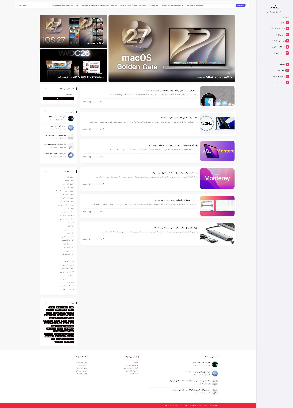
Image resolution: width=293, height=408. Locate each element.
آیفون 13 (70, 315)
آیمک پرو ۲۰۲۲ (48, 321)
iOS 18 (71, 310)
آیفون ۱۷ (57, 321)
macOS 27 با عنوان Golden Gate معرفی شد (214, 77)
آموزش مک (193, 102)
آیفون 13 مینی (62, 315)
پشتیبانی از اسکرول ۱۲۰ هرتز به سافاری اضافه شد (179, 118)
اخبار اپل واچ (69, 229)
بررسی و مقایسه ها (67, 268)
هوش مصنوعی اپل (68, 339)
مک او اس (70, 336)
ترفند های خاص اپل (67, 272)
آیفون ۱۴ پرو (53, 318)
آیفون (55, 313)
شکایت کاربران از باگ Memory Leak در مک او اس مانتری (176, 200)
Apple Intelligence (62, 307)
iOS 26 (64, 310)
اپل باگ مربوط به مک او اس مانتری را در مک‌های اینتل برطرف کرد (173, 145)
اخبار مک (228, 73)
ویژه (53, 339)
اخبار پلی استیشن (68, 240)
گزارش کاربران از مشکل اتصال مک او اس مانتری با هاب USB (175, 228)
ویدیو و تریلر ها (68, 289)
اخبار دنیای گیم (69, 247)
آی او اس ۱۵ (62, 313)
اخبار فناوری (70, 251)
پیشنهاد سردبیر (69, 342)
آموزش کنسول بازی (67, 194)
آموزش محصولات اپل (67, 201)
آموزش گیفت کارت (68, 198)
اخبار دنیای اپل (99, 73)
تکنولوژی (71, 275)
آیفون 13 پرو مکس (50, 315)
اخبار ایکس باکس (68, 236)
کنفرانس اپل (58, 342)
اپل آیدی (54, 323)
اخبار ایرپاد (70, 233)
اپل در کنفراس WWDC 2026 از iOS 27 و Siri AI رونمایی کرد (81, 77)
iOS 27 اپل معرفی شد (95, 43)
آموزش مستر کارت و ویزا (66, 205)
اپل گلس (60, 328)
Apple (71, 307)
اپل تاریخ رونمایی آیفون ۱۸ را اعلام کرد (204, 5)
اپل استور (47, 323)
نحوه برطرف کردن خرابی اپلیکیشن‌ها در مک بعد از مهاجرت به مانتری (172, 90)
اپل (60, 323)
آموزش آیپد (70, 177)
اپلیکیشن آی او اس (67, 212)
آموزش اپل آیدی (68, 184)
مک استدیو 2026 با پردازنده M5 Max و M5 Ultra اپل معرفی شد (170, 5)
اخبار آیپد (71, 222)
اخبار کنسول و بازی (67, 254)
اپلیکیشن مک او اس (67, 219)
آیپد (72, 323)
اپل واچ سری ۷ (69, 328)
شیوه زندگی (70, 282)
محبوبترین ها (48, 334)
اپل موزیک (61, 326)
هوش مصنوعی (49, 336)
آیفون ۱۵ (71, 321)
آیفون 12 (49, 313)
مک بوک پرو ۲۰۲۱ (60, 336)
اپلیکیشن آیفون (51, 328)
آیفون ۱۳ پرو (69, 318)
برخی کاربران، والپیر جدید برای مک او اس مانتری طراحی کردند (175, 173)
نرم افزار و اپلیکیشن (67, 286)
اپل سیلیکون (69, 326)
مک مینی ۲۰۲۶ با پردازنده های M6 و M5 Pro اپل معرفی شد (131, 5)
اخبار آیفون (100, 39)
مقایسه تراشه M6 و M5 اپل (226, 5)
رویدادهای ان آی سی (67, 279)
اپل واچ (54, 326)
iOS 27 (58, 310)
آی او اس (70, 313)
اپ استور (66, 323)
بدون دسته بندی (68, 265)
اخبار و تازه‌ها (69, 261)
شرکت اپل (65, 331)
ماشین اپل (57, 331)
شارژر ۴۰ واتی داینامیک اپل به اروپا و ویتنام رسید (96, 5)
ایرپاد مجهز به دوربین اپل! (71, 5)
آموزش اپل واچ (69, 187)
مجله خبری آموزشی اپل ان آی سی (64, 334)
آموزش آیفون (69, 180)
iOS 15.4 (51, 307)
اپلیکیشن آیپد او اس (67, 215)
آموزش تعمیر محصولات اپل (65, 191)
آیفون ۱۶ (64, 321)
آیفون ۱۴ (61, 318)
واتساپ (59, 339)
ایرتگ (71, 331)
